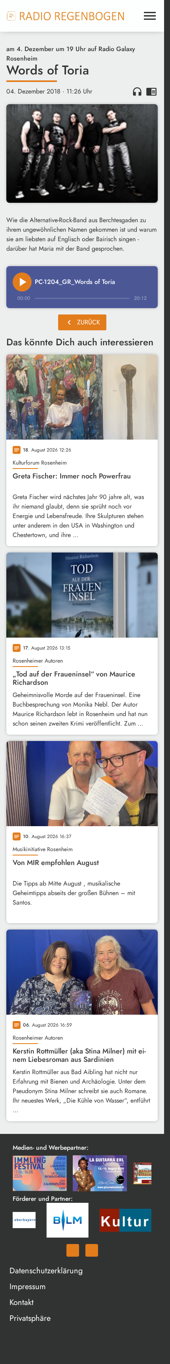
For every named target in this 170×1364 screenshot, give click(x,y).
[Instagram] (91, 1250)
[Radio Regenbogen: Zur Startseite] (65, 16)
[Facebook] (72, 1250)
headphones (137, 91)
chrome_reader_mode (151, 91)
